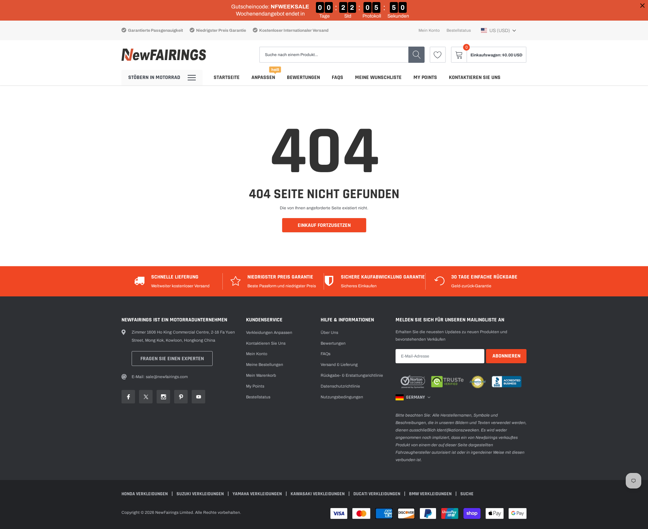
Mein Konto (429, 30)
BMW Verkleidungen (431, 494)
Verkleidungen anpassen (269, 332)
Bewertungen (303, 77)
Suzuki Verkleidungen (201, 494)
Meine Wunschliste (378, 77)
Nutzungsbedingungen (342, 397)
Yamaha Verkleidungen (258, 494)
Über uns (329, 332)
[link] (438, 55)
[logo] (164, 55)
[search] (416, 55)
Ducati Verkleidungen (377, 494)
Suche (467, 494)
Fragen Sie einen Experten (172, 358)
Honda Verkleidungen (145, 494)
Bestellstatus (459, 30)
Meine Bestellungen (264, 364)
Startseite (227, 77)
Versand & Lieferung (339, 364)
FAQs (337, 77)
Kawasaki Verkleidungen (318, 494)
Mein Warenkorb (261, 375)
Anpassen (263, 77)
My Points (425, 77)
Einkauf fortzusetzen (324, 225)
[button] (499, 30)
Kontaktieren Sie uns (475, 77)
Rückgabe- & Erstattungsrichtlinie (352, 375)
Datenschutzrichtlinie (340, 386)
